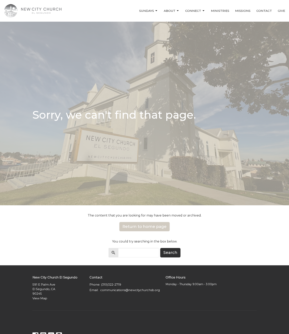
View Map (39, 298)
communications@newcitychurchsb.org (130, 290)
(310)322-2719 (111, 284)
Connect (193, 11)
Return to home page (144, 226)
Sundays (146, 11)
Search (170, 252)
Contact (264, 11)
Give (281, 11)
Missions (242, 11)
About (169, 11)
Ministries (220, 11)
